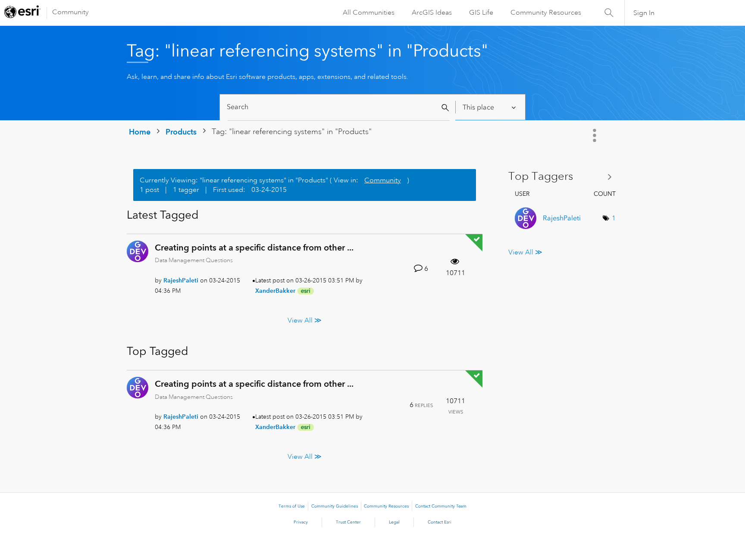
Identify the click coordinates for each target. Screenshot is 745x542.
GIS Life (481, 12)
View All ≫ (305, 320)
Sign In (643, 13)
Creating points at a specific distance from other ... (254, 247)
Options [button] (595, 135)
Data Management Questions (194, 260)
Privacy (301, 522)
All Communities (368, 12)
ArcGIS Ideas (432, 12)
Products (181, 131)
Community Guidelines (334, 506)
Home (139, 131)
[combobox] (339, 107)
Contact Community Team (440, 506)
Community (70, 12)
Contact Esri (439, 522)
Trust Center (348, 522)
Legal (394, 522)
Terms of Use (292, 506)
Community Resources (545, 12)
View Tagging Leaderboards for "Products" (563, 177)
